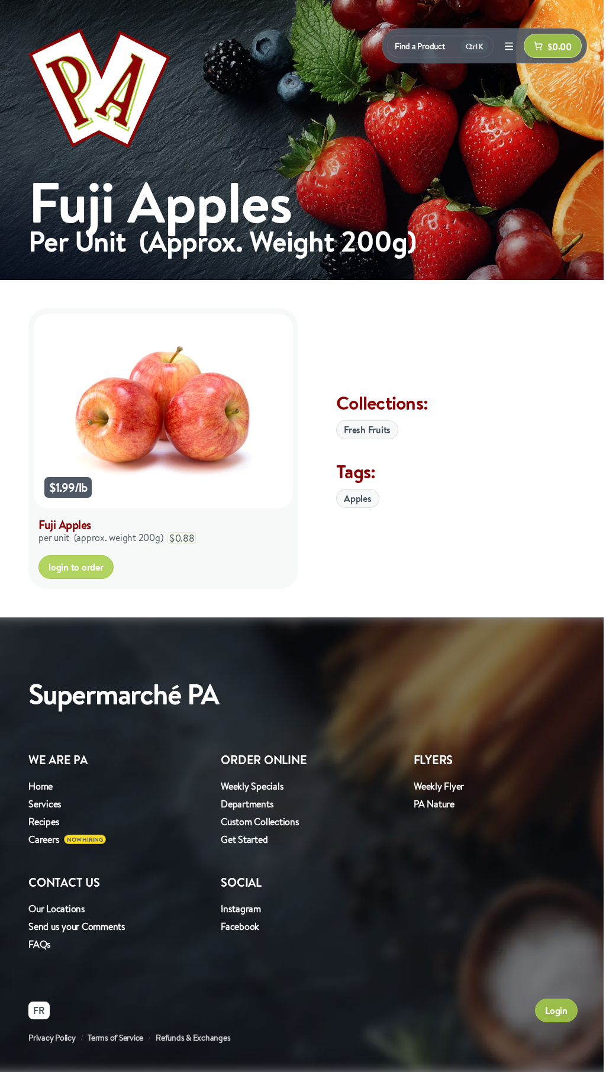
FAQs (39, 944)
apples (358, 498)
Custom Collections (260, 821)
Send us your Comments (76, 926)
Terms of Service (115, 1038)
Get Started (244, 839)
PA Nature (434, 803)
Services (45, 803)
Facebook (240, 926)
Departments (247, 803)
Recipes (43, 821)
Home (40, 786)
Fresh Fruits (367, 429)
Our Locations (56, 908)
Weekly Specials (252, 786)
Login (556, 1010)
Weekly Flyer (439, 786)
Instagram (241, 908)
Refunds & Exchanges (193, 1038)
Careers (43, 839)
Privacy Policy (52, 1038)
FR (39, 1010)
